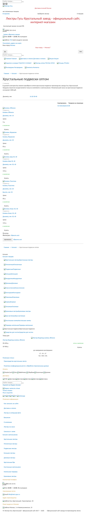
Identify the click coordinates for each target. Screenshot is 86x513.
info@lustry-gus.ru (14, 494)
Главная (14, 59)
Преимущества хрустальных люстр (15, 361)
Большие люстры (9, 453)
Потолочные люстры (10, 444)
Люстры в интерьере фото (12, 413)
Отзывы (66, 63)
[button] (69, 106)
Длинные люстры (9, 458)
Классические (19, 288)
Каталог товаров (8, 257)
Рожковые (15, 297)
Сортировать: (62, 103)
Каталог (14, 73)
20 (32, 96)
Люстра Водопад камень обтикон (14, 340)
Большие (15, 274)
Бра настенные (20, 316)
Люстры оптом (50, 63)
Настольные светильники (12, 467)
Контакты (36, 67)
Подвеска (6, 110)
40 (36, 96)
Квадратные (18, 279)
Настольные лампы (24, 320)
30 (34, 96)
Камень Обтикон (8, 112)
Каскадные (16, 293)
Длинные (15, 283)
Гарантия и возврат (24, 63)
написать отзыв (15, 388)
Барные (13, 302)
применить (7, 239)
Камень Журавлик (9, 137)
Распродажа (18, 67)
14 (30, 96)
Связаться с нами (9, 431)
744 (11, 40)
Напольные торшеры (10, 472)
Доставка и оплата (39, 59)
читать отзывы (7, 390)
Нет (81, 52)
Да (5, 52)
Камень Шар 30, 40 (9, 161)
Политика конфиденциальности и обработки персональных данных (26, 366)
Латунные (15, 307)
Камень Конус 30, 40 (9, 213)
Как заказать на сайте (11, 404)
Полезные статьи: (8, 358)
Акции (56, 59)
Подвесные (17, 269)
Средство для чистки (26, 332)
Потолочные (18, 264)
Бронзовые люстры (24, 311)
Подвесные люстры (10, 448)
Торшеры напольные (26, 325)
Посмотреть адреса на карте (12, 43)
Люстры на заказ (9, 427)
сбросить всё (15, 235)
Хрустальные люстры (26, 260)
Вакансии (7, 417)
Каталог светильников (10, 435)
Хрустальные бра (9, 462)
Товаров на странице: (75, 103)
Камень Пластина (8, 185)
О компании (8, 422)
